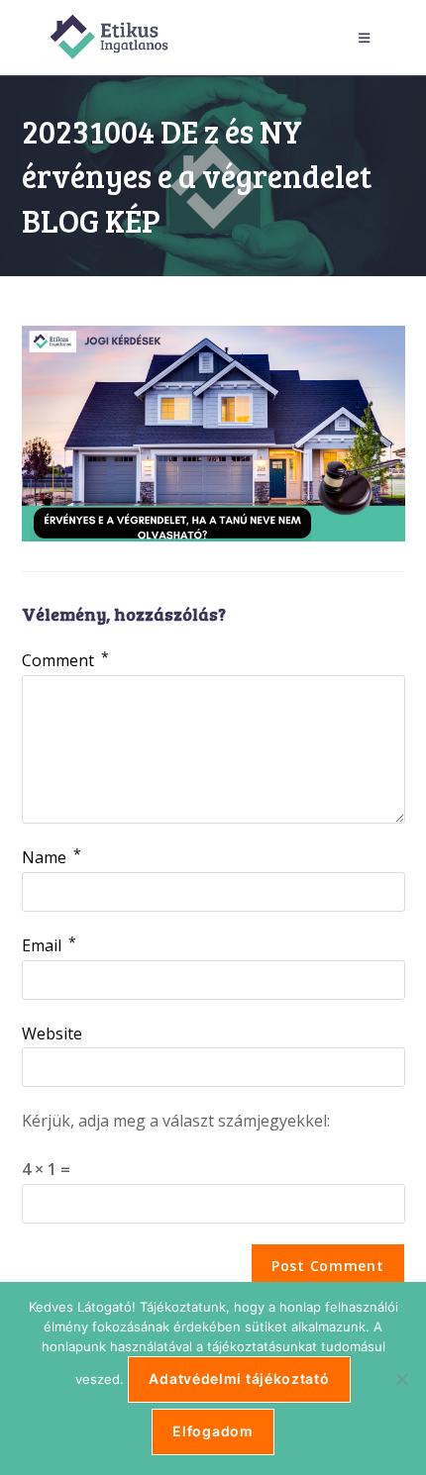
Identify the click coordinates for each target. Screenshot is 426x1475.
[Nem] (401, 1379)
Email (49, 945)
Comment (65, 660)
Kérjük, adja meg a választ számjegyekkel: (176, 1120)
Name (51, 857)
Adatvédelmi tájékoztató (239, 1378)
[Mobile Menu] (367, 37)
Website (52, 1033)
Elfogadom (212, 1431)
